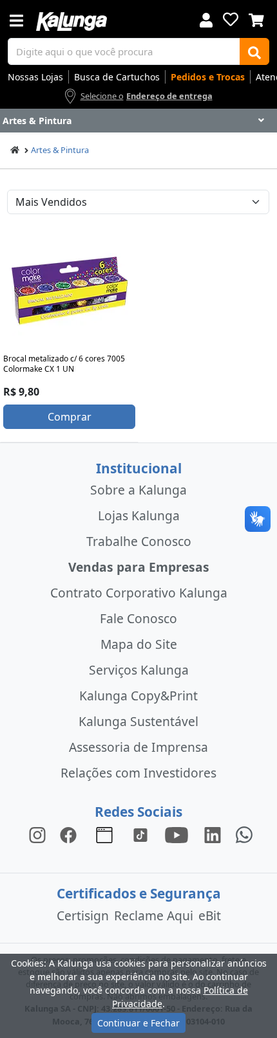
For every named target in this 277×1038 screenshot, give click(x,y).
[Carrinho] (256, 19)
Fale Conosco (138, 618)
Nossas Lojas (35, 77)
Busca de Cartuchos (117, 77)
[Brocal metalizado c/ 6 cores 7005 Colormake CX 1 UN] (70, 291)
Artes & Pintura (60, 150)
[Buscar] (254, 51)
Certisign (83, 915)
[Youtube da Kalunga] (176, 833)
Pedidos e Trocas (208, 77)
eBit (209, 915)
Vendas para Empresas (138, 567)
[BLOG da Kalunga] (213, 833)
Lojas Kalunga (139, 515)
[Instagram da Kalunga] (37, 833)
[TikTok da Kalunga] (140, 833)
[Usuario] (206, 19)
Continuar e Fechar (138, 1023)
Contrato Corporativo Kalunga (138, 592)
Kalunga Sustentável (138, 721)
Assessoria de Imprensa (138, 747)
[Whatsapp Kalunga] (244, 833)
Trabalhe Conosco (138, 541)
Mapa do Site (138, 644)
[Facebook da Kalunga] (70, 833)
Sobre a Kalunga (138, 489)
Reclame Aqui (153, 915)
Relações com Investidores (138, 772)
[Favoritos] (231, 19)
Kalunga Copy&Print (138, 695)
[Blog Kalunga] (104, 833)
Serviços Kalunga (139, 669)
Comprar (69, 417)
